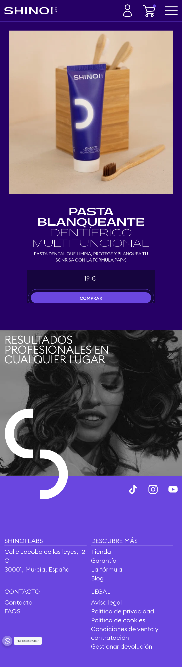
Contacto (18, 602)
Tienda (101, 551)
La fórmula (106, 569)
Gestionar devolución (121, 646)
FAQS (12, 611)
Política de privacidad (122, 611)
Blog (97, 578)
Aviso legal (106, 602)
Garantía (104, 560)
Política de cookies (118, 620)
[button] (149, 10)
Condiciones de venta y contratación (124, 633)
